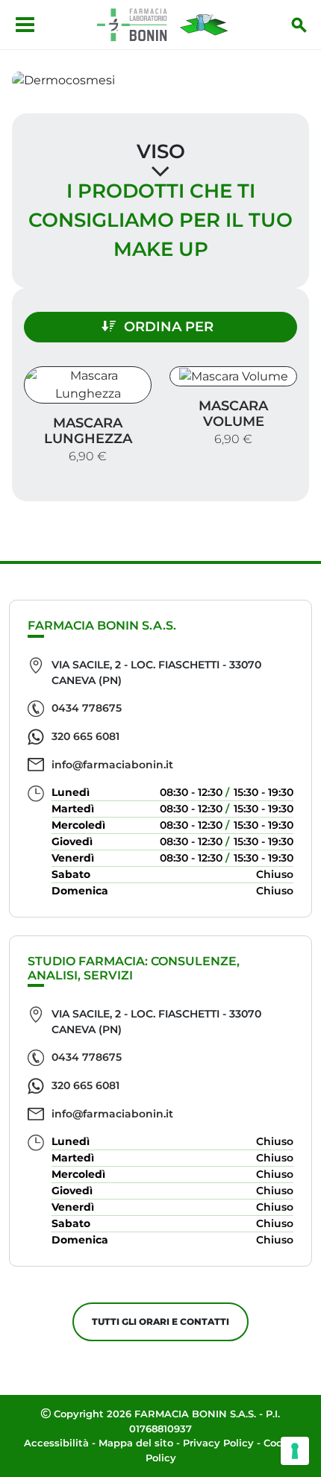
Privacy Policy (218, 1443)
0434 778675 (87, 708)
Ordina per (169, 327)
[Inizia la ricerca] (299, 24)
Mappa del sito (136, 1443)
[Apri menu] (25, 24)
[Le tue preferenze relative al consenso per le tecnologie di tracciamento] (295, 1451)
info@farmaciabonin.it (112, 764)
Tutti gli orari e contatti (160, 1321)
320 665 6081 (85, 736)
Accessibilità (56, 1443)
